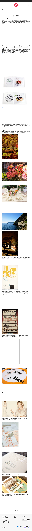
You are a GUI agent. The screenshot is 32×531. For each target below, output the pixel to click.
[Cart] (30, 9)
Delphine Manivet (21, 418)
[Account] (29, 5)
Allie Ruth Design (9, 495)
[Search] (27, 5)
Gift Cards (15, 519)
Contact (15, 517)
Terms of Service (16, 520)
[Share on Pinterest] (30, 504)
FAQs (14, 518)
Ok (28, 519)
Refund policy (15, 521)
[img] (2, 524)
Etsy (18, 124)
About (14, 516)
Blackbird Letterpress (16, 474)
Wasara (17, 125)
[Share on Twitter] (28, 504)
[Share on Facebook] (26, 504)
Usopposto (8, 50)
